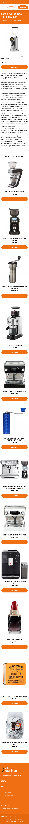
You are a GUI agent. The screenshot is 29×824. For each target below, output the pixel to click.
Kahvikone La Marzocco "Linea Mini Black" (14, 391)
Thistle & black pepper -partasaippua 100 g (14, 696)
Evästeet (20, 819)
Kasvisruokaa (7, 790)
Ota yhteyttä (13, 819)
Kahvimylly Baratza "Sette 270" (14, 192)
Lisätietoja (14, 67)
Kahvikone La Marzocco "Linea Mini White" (14, 535)
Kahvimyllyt (20, 56)
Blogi (5, 798)
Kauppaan (23, 7)
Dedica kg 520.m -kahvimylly (14, 345)
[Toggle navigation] (3, 7)
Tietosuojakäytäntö (11, 821)
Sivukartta (20, 821)
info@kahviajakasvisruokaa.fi (7, 2)
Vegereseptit (7, 792)
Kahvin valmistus (12, 56)
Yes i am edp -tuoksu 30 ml (14, 640)
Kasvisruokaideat (8, 796)
